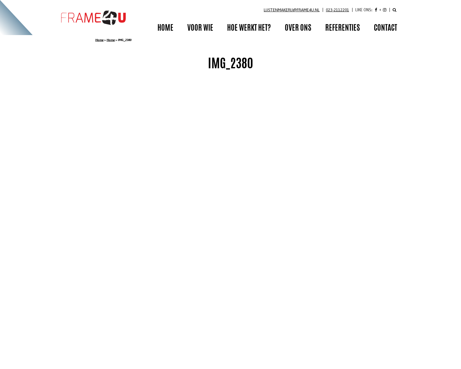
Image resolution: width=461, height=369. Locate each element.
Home (99, 40)
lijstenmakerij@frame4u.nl (292, 10)
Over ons (298, 28)
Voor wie (200, 28)
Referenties (342, 28)
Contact (385, 28)
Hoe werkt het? (249, 28)
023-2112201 (337, 10)
